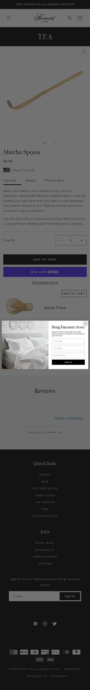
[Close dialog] (85, 323)
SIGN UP (68, 362)
